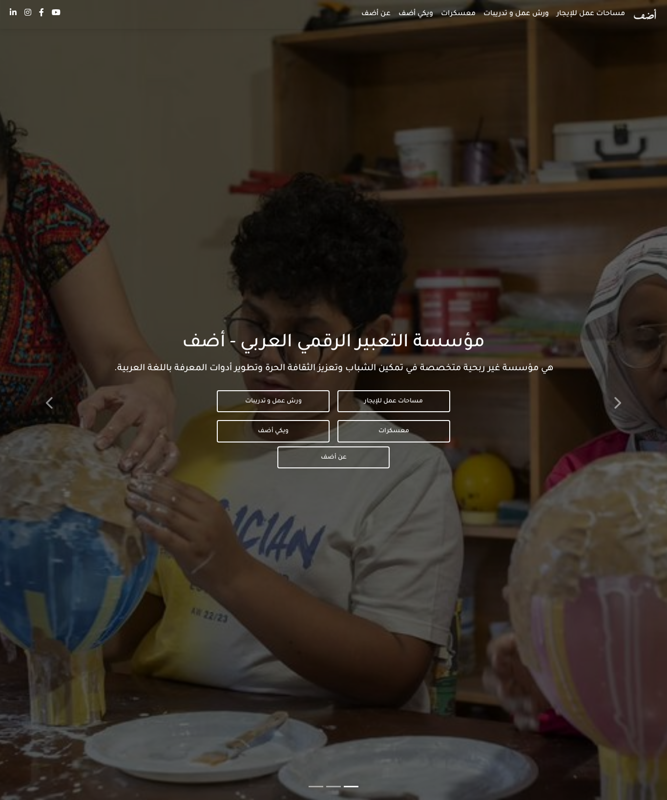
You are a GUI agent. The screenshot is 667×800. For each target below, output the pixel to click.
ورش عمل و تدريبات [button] (273, 401)
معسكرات (458, 14)
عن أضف (376, 14)
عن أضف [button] (334, 457)
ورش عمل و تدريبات (516, 14)
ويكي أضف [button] (273, 431)
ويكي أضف (415, 14)
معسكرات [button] (393, 431)
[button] (645, 14)
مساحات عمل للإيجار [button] (393, 401)
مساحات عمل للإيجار (591, 14)
